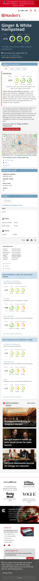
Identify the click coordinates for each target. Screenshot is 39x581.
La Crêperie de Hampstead (11, 281)
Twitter (7, 266)
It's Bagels (6, 298)
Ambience (27, 34)
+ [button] (4, 136)
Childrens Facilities (9, 174)
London (12, 19)
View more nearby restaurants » (12, 334)
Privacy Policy (7, 573)
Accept (19, 578)
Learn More (13, 520)
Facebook (8, 263)
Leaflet (15, 155)
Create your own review (11, 129)
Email (6, 162)
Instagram (8, 268)
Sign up (30, 558)
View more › (31, 403)
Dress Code (6, 183)
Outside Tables (8, 179)
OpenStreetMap (27, 155)
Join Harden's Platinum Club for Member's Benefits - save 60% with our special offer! (18, 3)
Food (12, 34)
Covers (5, 188)
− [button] (4, 139)
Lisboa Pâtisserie (8, 316)
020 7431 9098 (9, 160)
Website (7, 165)
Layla (5, 379)
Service (20, 34)
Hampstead (18, 19)
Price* (5, 34)
